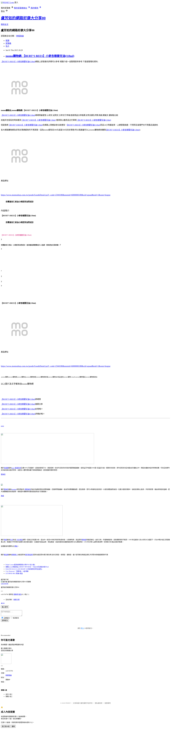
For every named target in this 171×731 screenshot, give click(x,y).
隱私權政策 (98, 703)
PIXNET (68, 703)
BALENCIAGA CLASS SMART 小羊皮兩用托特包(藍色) (24, 569)
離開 (13, 726)
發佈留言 (5, 620)
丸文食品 (20, 540)
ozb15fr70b (4, 583)
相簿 (7, 41)
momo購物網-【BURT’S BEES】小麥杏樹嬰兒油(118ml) (40, 55)
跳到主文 (4, 24)
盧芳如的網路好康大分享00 (23, 18)
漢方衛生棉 (29, 555)
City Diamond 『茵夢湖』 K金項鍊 (17, 571)
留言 (19, 594)
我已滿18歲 (6, 726)
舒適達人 (15, 555)
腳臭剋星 (18, 468)
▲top (3, 603)
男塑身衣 (28, 489)
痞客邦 (15, 594)
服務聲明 (108, 703)
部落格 (8, 43)
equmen (14, 489)
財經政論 (20, 36)
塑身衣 (3, 474)
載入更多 (5, 607)
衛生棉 (6, 555)
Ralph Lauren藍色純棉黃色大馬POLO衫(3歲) (20, 564)
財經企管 (16, 599)
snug (2, 426)
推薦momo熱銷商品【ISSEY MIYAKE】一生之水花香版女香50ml (27, 567)
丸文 (11, 540)
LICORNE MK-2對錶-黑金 (14, 573)
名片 (7, 46)
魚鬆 (2, 496)
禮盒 (16, 546)
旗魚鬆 (84, 540)
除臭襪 (6, 468)
